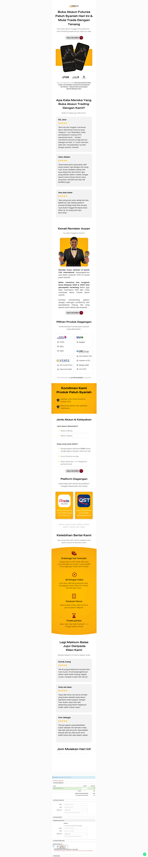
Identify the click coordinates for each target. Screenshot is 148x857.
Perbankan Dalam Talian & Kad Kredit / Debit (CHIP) (73, 850)
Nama (60, 804)
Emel (61, 807)
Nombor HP (59, 810)
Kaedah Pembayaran (57, 844)
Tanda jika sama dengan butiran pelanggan (73, 825)
